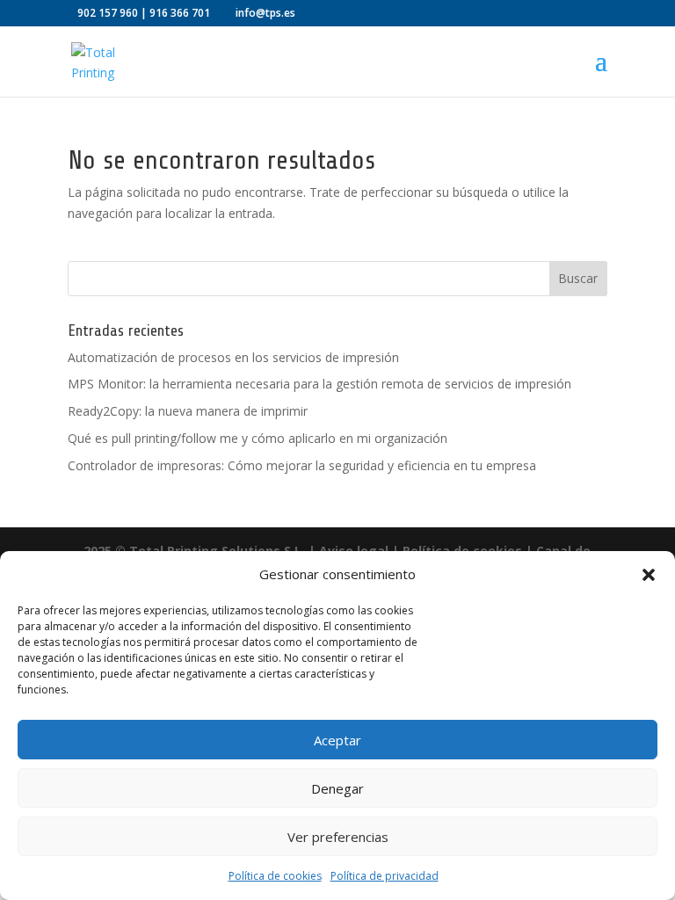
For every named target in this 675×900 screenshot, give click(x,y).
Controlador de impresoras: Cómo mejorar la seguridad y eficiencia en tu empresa (302, 465)
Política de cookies (275, 875)
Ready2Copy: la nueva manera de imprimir (188, 411)
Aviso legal (353, 550)
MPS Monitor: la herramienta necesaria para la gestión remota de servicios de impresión (319, 383)
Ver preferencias (337, 837)
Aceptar (337, 740)
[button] (648, 575)
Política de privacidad (384, 875)
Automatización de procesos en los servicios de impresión (233, 357)
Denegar (337, 788)
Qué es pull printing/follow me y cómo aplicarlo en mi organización (257, 438)
